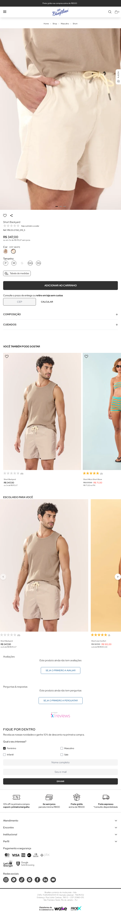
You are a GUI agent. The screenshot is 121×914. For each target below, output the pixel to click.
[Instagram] (6, 879)
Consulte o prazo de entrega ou (33, 295)
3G (38, 263)
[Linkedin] (45, 879)
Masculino (69, 748)
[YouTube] (53, 879)
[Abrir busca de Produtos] (109, 11)
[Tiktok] (21, 879)
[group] (60, 119)
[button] (56, 206)
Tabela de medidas (19, 273)
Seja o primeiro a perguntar (60, 700)
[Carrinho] (116, 11)
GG (30, 263)
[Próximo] (118, 577)
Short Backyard (10, 479)
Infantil (10, 754)
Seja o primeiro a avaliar (60, 670)
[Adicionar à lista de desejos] (5, 215)
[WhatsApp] (14, 879)
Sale (66, 754)
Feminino (11, 748)
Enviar (60, 781)
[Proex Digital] (76, 908)
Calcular (47, 301)
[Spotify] (29, 879)
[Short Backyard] (42, 411)
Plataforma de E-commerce (45, 908)
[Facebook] (37, 879)
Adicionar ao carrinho (60, 285)
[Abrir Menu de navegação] (4, 12)
